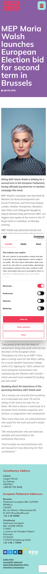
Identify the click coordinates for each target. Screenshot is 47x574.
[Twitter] (10, 552)
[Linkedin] (15, 552)
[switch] (40, 293)
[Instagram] (20, 552)
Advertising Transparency (13, 567)
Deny (23, 335)
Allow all (23, 319)
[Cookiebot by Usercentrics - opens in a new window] (33, 237)
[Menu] (42, 5)
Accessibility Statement (12, 562)
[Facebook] (5, 552)
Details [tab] (24, 244)
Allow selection (23, 327)
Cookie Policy (8, 559)
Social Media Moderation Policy (16, 565)
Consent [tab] (8, 244)
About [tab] (38, 244)
